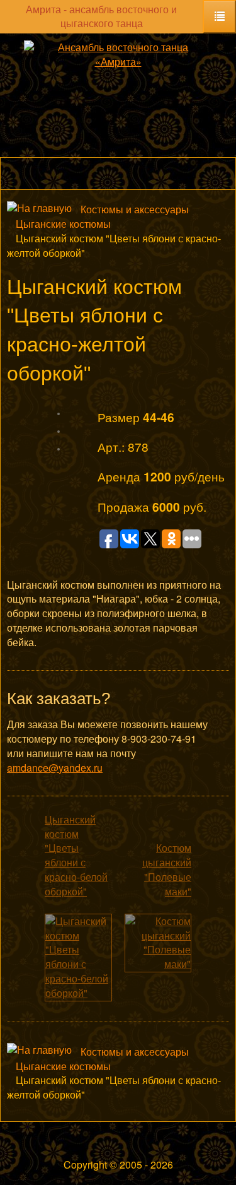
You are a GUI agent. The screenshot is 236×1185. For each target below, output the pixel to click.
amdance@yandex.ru (55, 767)
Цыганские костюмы (63, 223)
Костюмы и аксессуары (135, 209)
